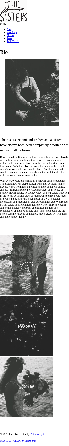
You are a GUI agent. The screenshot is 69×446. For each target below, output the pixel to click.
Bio (9, 29)
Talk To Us (13, 41)
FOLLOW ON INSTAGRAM (24, 441)
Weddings (12, 32)
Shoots (10, 35)
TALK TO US (5, 441)
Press (9, 38)
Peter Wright (37, 434)
